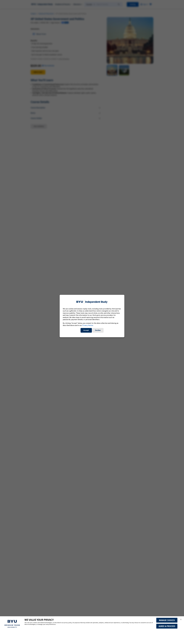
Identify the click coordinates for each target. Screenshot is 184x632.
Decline (98, 330)
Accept (86, 330)
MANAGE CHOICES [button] (167, 620)
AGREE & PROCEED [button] (167, 626)
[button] (181, 619)
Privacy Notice (87, 325)
